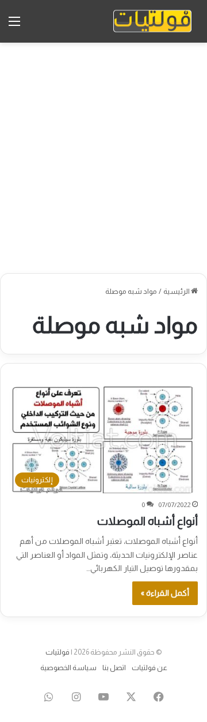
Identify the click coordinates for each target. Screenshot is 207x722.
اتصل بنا (114, 667)
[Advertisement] (103, 158)
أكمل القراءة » (165, 593)
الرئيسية (177, 291)
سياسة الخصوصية (68, 667)
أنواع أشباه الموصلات (147, 521)
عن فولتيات (149, 667)
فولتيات (57, 652)
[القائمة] (14, 26)
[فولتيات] (152, 21)
